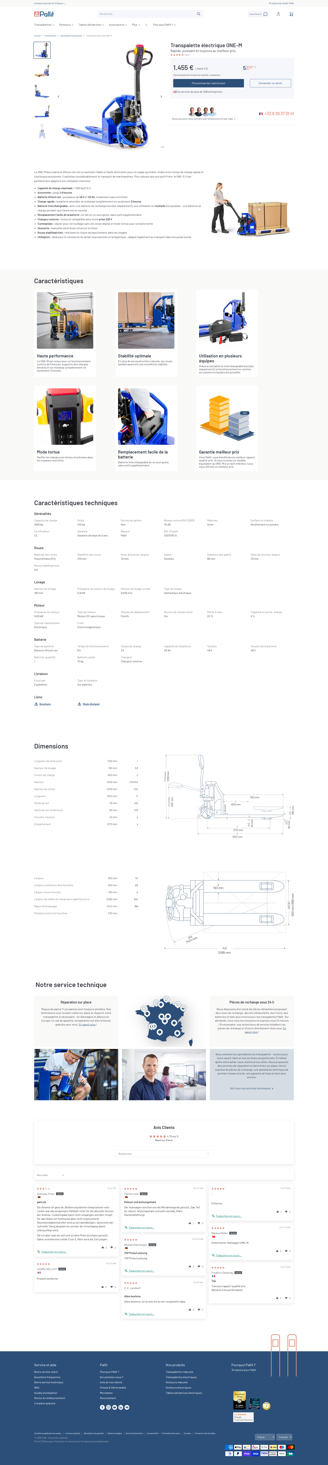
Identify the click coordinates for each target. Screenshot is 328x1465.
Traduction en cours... (54, 1251)
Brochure (45, 703)
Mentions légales (114, 1433)
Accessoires (117, 24)
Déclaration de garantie (94, 1433)
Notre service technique (48, 1382)
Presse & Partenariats (113, 1387)
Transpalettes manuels (179, 1371)
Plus (135, 24)
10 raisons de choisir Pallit (281, 3)
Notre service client (46, 1371)
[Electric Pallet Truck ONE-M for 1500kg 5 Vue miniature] (42, 111)
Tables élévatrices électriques (184, 1392)
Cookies (187, 1433)
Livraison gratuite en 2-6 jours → (50, 3)
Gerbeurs (65, 24)
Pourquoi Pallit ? (163, 24)
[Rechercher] (198, 14)
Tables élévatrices (90, 24)
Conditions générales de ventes (47, 1433)
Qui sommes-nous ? (111, 1377)
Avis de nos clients (111, 1382)
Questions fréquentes (47, 1377)
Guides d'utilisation (45, 1392)
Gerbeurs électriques (178, 1387)
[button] (177, 54)
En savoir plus (87, 1024)
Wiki (36, 1387)
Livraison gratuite (45, 1403)
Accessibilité (152, 1433)
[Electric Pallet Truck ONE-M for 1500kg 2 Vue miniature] (42, 90)
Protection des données (205, 1433)
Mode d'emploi (91, 703)
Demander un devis (270, 83)
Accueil (37, 36)
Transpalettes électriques (71, 36)
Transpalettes (43, 24)
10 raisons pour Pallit (243, 1369)
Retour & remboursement (49, 1398)
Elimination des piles (171, 1433)
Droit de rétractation (134, 1433)
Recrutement (108, 1398)
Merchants (106, 1392)
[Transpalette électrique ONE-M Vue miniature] (42, 50)
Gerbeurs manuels (177, 1382)
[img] (43, 1188)
